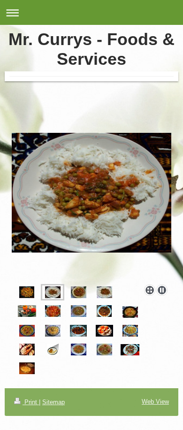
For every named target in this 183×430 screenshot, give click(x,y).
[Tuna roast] (78, 292)
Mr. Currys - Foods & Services (91, 49)
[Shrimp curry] (26, 292)
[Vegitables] (27, 311)
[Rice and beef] (104, 292)
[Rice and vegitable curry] (91, 207)
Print (31, 402)
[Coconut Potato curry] (78, 311)
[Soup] (130, 312)
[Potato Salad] (53, 311)
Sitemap (53, 402)
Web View (155, 401)
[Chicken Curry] (104, 311)
